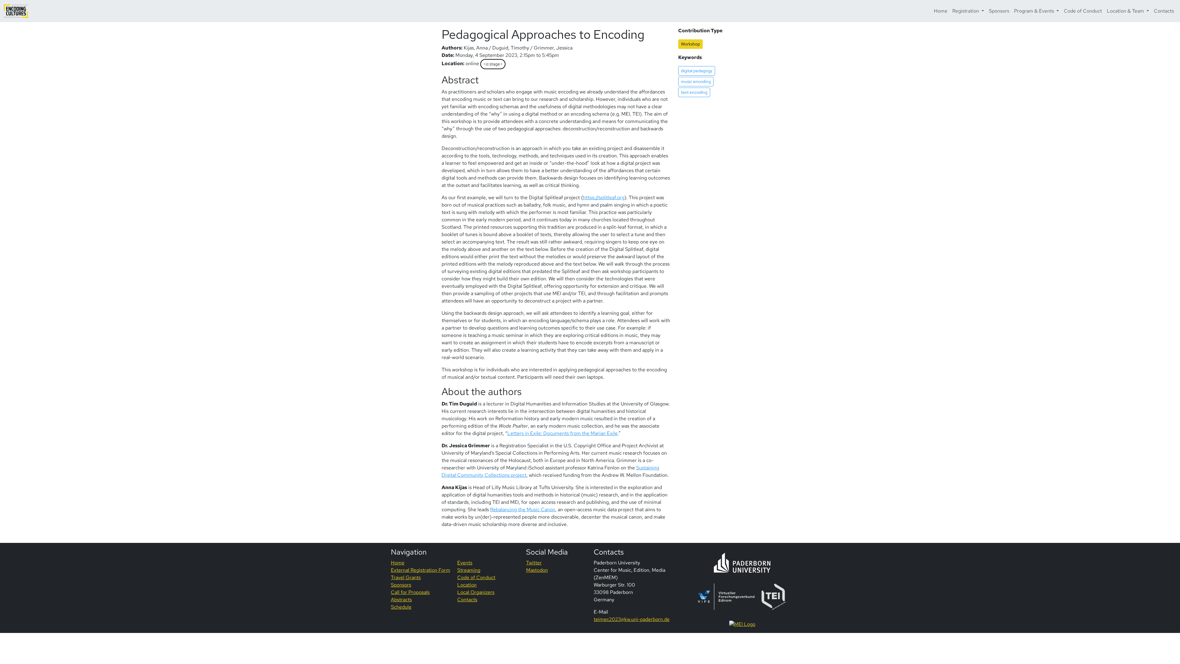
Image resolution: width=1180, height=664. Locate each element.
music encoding (696, 81)
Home (940, 11)
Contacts (1164, 11)
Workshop (690, 44)
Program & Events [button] (1034, 11)
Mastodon (537, 570)
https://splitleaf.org (603, 197)
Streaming (468, 570)
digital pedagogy (696, 70)
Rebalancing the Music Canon (522, 509)
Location (467, 585)
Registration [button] (966, 11)
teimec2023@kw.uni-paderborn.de (632, 619)
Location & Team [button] (1126, 11)
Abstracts (401, 599)
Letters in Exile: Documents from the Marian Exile (562, 433)
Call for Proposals (410, 592)
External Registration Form (420, 570)
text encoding (694, 92)
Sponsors (999, 11)
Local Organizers (475, 592)
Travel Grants (406, 577)
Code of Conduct (1083, 11)
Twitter (534, 562)
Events (464, 562)
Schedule (401, 607)
